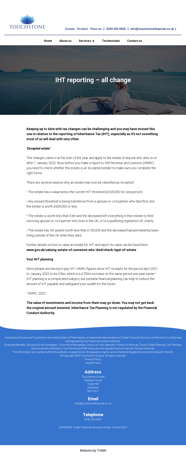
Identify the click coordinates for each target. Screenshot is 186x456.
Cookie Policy (93, 362)
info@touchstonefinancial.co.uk (152, 29)
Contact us (134, 41)
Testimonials (111, 41)
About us (65, 41)
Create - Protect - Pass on (83, 29)
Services (85, 41)
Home (48, 41)
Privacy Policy (93, 359)
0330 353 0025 (116, 29)
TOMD (101, 450)
